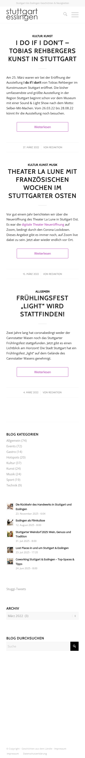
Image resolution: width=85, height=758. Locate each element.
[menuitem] (63, 14)
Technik (11, 485)
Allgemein (42, 291)
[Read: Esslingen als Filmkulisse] (10, 522)
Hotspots (12, 457)
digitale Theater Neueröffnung (43, 224)
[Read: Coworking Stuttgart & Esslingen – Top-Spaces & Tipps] (10, 561)
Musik (53, 164)
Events (11, 446)
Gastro (11, 452)
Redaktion (55, 147)
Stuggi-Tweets (16, 589)
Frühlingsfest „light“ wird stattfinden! (42, 306)
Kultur (37, 36)
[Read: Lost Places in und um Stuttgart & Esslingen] (10, 550)
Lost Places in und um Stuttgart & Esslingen (42, 548)
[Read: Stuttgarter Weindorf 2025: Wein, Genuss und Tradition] (10, 534)
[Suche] (63, 14)
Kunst (48, 36)
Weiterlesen (42, 127)
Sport (10, 480)
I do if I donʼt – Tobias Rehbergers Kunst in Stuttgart (42, 51)
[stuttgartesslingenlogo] (35, 14)
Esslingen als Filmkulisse (30, 520)
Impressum (60, 748)
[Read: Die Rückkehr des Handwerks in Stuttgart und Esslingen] (10, 506)
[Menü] (73, 14)
